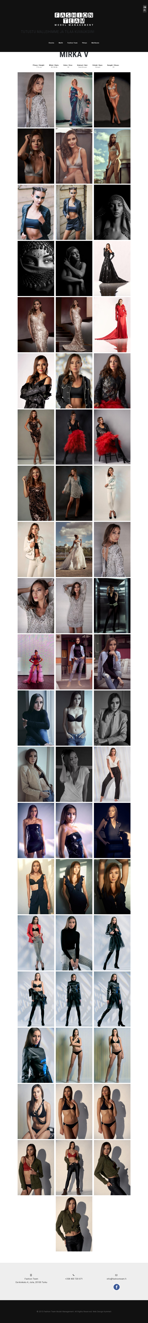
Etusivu (51, 43)
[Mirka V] (36, 100)
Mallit (61, 43)
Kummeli (107, 1311)
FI (144, 10)
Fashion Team (72, 43)
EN (145, 7)
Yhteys (84, 43)
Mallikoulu (95, 43)
